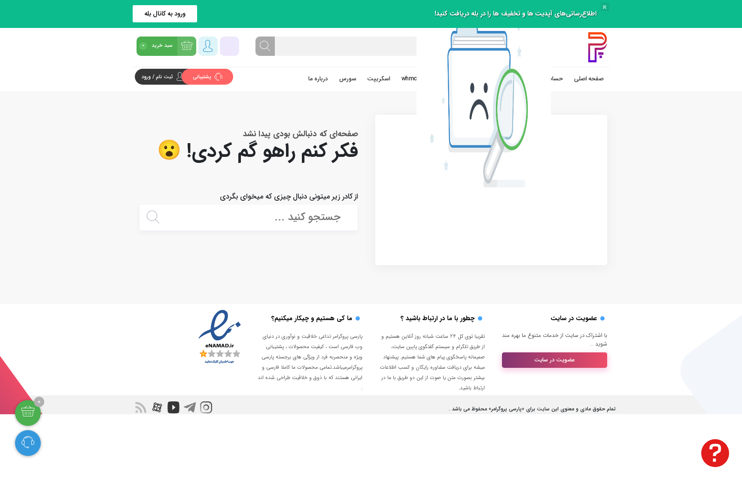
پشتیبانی (203, 77)
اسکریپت (378, 78)
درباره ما (318, 78)
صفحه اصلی (589, 78)
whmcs (410, 78)
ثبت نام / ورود (157, 77)
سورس (347, 78)
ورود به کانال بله (165, 14)
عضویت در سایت (554, 359)
